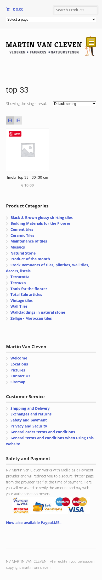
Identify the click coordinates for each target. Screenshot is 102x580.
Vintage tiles (21, 300)
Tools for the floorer (28, 288)
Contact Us (20, 375)
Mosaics (17, 247)
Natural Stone (23, 253)
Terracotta (19, 276)
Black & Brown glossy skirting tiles (41, 217)
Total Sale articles (26, 294)
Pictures (17, 370)
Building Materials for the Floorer (40, 223)
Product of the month (30, 258)
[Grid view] (10, 120)
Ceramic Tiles (22, 235)
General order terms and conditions (42, 431)
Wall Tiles (18, 306)
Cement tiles (21, 229)
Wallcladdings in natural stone (37, 312)
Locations (19, 364)
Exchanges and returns (31, 414)
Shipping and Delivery (30, 408)
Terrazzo (18, 282)
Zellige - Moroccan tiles (31, 318)
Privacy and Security (28, 426)
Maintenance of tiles (28, 241)
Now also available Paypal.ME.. (33, 522)
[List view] (18, 120)
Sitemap (17, 381)
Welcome (18, 358)
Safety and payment (28, 420)
